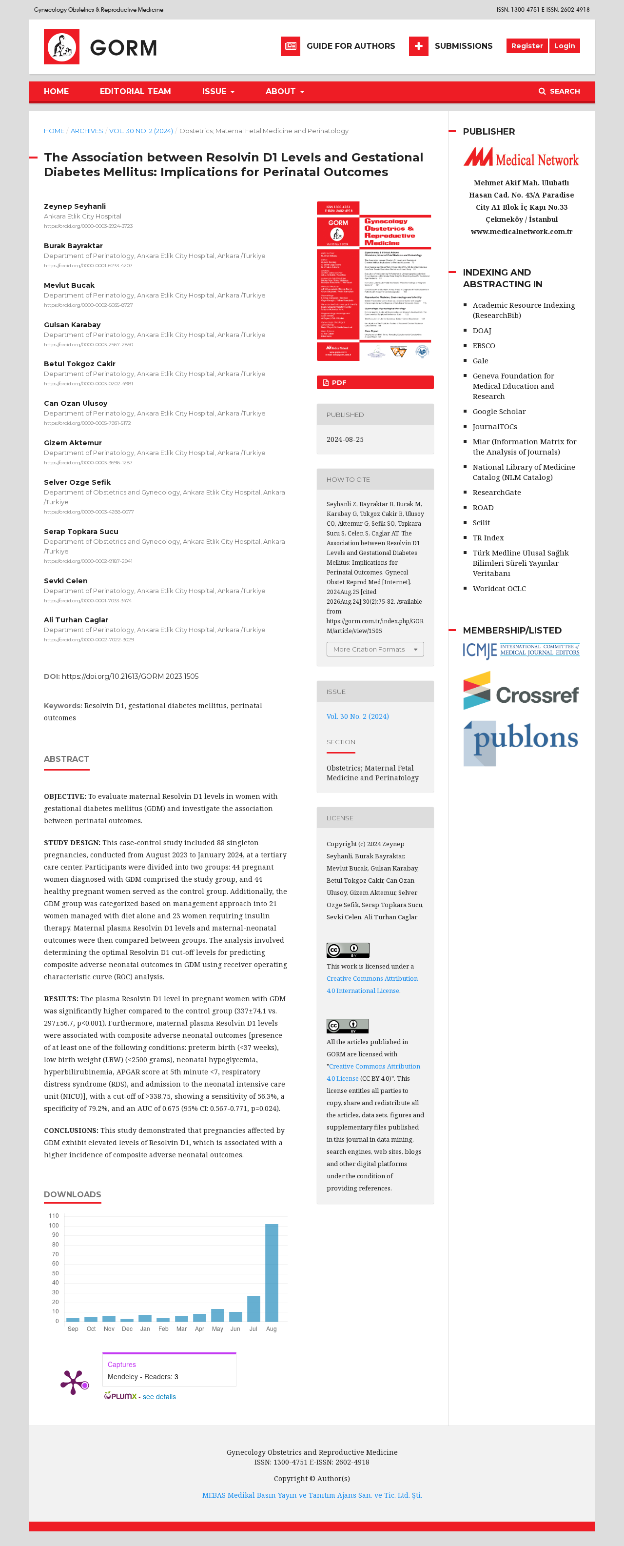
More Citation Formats (369, 649)
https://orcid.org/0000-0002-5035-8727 (88, 305)
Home (56, 91)
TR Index (488, 537)
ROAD (483, 507)
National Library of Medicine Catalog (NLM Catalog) (524, 472)
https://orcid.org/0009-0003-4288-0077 (89, 512)
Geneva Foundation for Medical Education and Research (513, 386)
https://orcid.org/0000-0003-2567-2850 (88, 344)
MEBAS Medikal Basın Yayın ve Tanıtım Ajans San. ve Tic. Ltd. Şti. (312, 1495)
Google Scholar (499, 411)
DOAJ (482, 330)
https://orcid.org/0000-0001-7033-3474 (88, 600)
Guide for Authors (351, 46)
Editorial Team (135, 91)
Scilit (481, 522)
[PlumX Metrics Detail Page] (73, 1381)
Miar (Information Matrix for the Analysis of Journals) (525, 446)
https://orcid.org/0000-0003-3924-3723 (88, 226)
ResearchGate (497, 492)
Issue (215, 91)
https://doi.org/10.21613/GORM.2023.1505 (130, 676)
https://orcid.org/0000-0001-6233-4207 (88, 265)
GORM (124, 48)
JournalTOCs (495, 426)
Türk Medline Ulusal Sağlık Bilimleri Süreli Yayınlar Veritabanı (521, 563)
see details (159, 1396)
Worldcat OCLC (499, 588)
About (282, 91)
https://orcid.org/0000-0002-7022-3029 (89, 639)
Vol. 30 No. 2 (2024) (141, 131)
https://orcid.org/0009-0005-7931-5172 (87, 423)
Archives (87, 131)
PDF (338, 382)
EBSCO (484, 345)
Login (564, 45)
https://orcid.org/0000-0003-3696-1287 (88, 462)
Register (527, 45)
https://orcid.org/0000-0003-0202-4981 (88, 383)
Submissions (464, 46)
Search (564, 91)
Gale (480, 360)
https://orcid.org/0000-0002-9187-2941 (88, 561)
